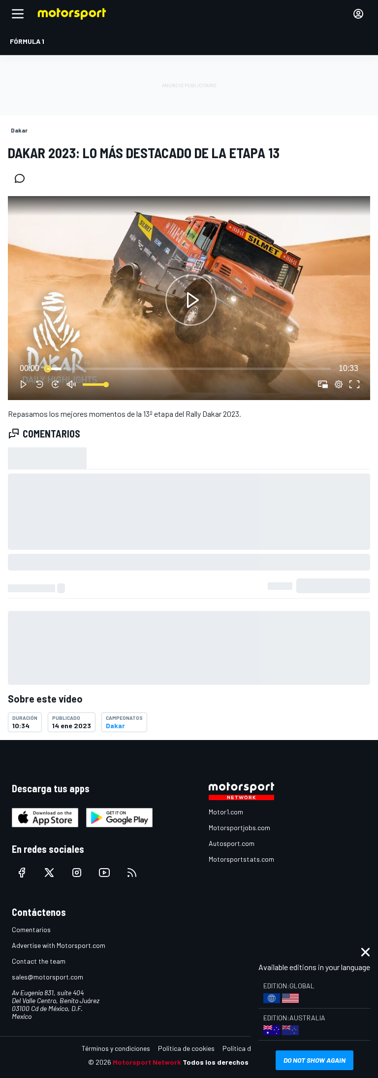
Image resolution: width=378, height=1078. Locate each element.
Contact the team (38, 961)
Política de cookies (186, 1048)
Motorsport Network (147, 1062)
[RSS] (132, 872)
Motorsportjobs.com (239, 827)
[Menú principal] (18, 14)
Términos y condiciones (116, 1048)
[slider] (189, 368)
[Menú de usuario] (358, 14)
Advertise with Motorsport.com (58, 945)
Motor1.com (226, 812)
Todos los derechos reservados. (236, 1062)
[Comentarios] (22, 178)
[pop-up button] (338, 384)
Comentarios (31, 929)
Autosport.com (231, 843)
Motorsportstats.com (241, 859)
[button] (191, 300)
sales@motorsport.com (47, 977)
